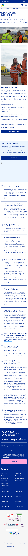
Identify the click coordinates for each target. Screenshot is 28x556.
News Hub (17, 494)
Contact (7, 8)
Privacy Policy (6, 456)
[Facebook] (5, 469)
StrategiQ (15, 548)
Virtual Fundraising (19, 480)
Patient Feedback (19, 506)
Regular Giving (4, 483)
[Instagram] (2, 469)
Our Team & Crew (5, 491)
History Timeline (5, 499)
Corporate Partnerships (20, 475)
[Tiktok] (8, 469)
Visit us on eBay (13, 529)
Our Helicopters (4, 503)
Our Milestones (4, 501)
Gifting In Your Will (5, 485)
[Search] (22, 5)
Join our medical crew (6, 494)
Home (2, 8)
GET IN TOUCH (14, 158)
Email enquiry (14, 131)
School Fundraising (19, 478)
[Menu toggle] (26, 5)
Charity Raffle (4, 480)
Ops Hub (17, 503)
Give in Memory (4, 478)
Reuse (2, 488)
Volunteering (18, 473)
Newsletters (18, 496)
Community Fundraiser (6, 496)
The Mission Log (18, 491)
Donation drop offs (5, 475)
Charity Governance (5, 506)
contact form (7, 419)
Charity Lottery (4, 473)
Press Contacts (18, 501)
